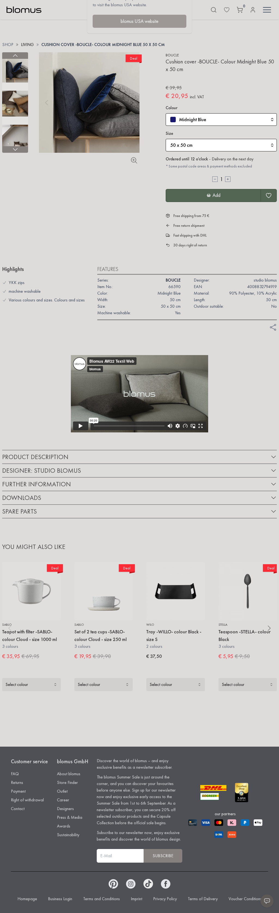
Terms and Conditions (101, 899)
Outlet (62, 791)
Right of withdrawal (27, 800)
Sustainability (68, 835)
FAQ (15, 774)
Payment (18, 791)
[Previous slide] (15, 55)
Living (27, 44)
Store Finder (67, 782)
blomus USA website (139, 21)
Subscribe (163, 856)
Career (63, 800)
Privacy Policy (165, 899)
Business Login (60, 899)
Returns (17, 782)
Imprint (136, 899)
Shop (7, 44)
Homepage (27, 899)
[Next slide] (15, 149)
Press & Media (69, 817)
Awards (63, 826)
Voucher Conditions (245, 899)
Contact (18, 808)
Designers (65, 808)
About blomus (68, 774)
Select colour (16, 684)
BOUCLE (172, 55)
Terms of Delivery (203, 899)
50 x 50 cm (181, 145)
